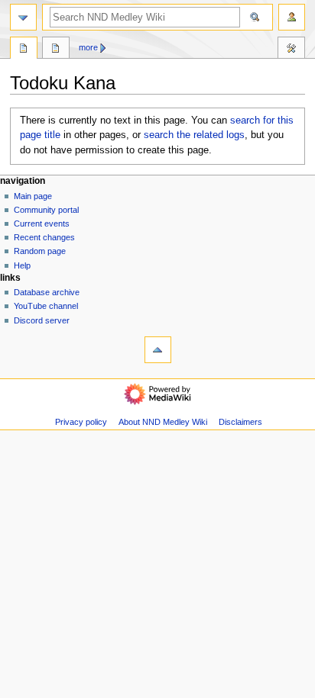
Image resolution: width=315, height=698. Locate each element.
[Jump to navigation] (23, 17)
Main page (33, 196)
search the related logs (194, 135)
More (88, 47)
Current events (42, 223)
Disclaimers (240, 421)
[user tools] (291, 17)
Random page (40, 251)
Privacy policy (81, 421)
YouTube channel (46, 305)
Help (22, 265)
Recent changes (44, 237)
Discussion (56, 49)
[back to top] (158, 349)
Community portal (46, 209)
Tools (291, 49)
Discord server (42, 320)
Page (24, 49)
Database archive (47, 292)
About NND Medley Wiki (163, 421)
